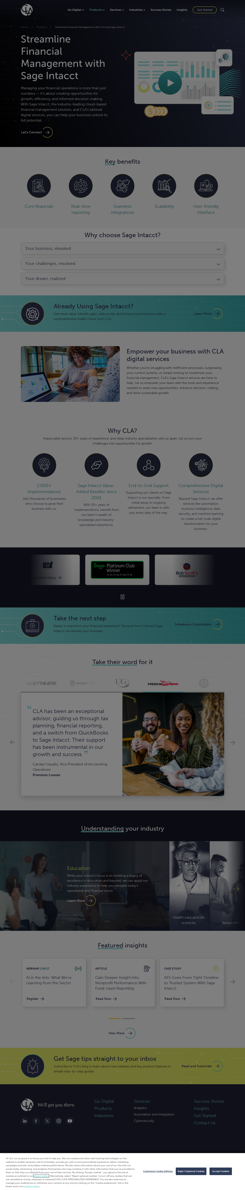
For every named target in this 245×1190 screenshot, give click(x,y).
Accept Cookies (220, 1171)
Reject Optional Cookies (191, 1171)
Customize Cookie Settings (158, 1171)
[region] (122, 1171)
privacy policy (41, 1176)
